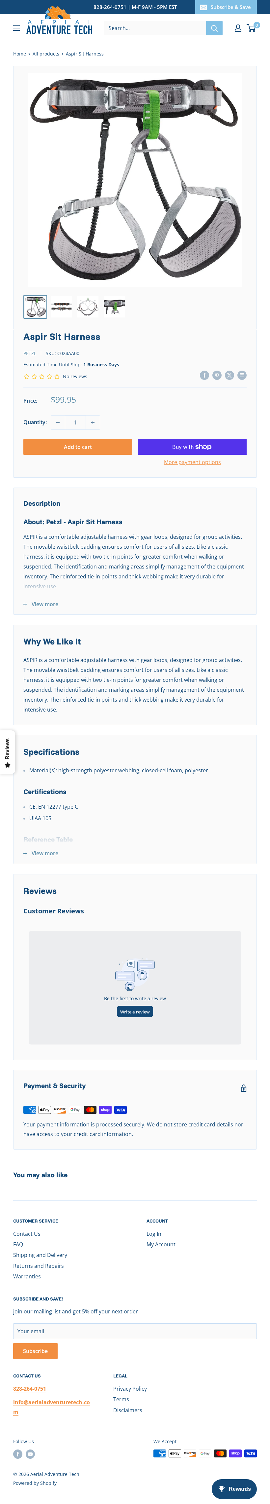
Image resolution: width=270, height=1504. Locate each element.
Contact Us (26, 1233)
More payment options (192, 462)
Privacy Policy (130, 1388)
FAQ (18, 1244)
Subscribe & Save (231, 7)
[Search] (214, 28)
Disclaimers (127, 1410)
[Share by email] (242, 375)
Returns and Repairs (38, 1265)
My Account (161, 1244)
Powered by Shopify (35, 1483)
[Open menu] (16, 28)
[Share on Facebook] (204, 375)
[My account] (238, 28)
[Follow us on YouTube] (30, 1454)
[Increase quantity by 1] (93, 422)
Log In (154, 1233)
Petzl (29, 353)
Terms (121, 1399)
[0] (251, 28)
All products (46, 54)
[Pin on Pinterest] (217, 375)
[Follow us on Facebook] (17, 1454)
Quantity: (35, 422)
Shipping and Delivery (40, 1255)
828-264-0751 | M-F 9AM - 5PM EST (135, 7)
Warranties (27, 1276)
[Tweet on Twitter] (229, 375)
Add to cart (78, 447)
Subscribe (35, 1351)
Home (19, 54)
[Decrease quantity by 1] (58, 422)
